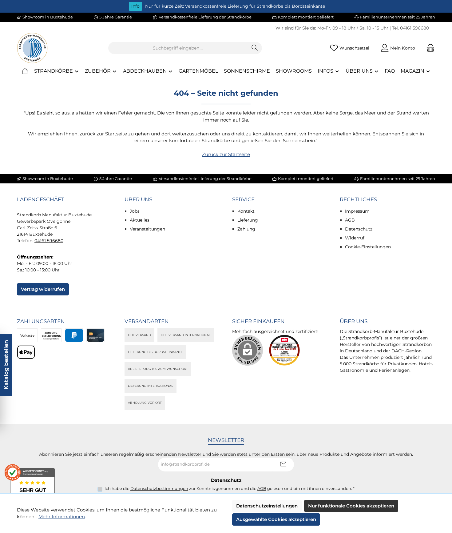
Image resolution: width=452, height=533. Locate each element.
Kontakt (246, 211)
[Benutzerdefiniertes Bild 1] (284, 350)
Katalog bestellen (6, 365)
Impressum (357, 211)
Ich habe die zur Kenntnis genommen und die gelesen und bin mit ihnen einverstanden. (230, 488)
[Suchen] (255, 48)
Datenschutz (358, 229)
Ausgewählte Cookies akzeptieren (276, 519)
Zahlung (246, 229)
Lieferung (247, 220)
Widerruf (354, 238)
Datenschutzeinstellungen (267, 506)
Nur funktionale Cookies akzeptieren (351, 506)
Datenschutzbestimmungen (159, 488)
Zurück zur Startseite (226, 154)
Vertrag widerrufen (43, 289)
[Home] (25, 71)
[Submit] (283, 464)
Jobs (135, 211)
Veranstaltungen (147, 229)
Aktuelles (139, 220)
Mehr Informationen (61, 516)
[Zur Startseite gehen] (32, 48)
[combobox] (178, 48)
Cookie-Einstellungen (368, 247)
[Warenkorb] (428, 48)
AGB (350, 220)
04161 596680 (414, 28)
